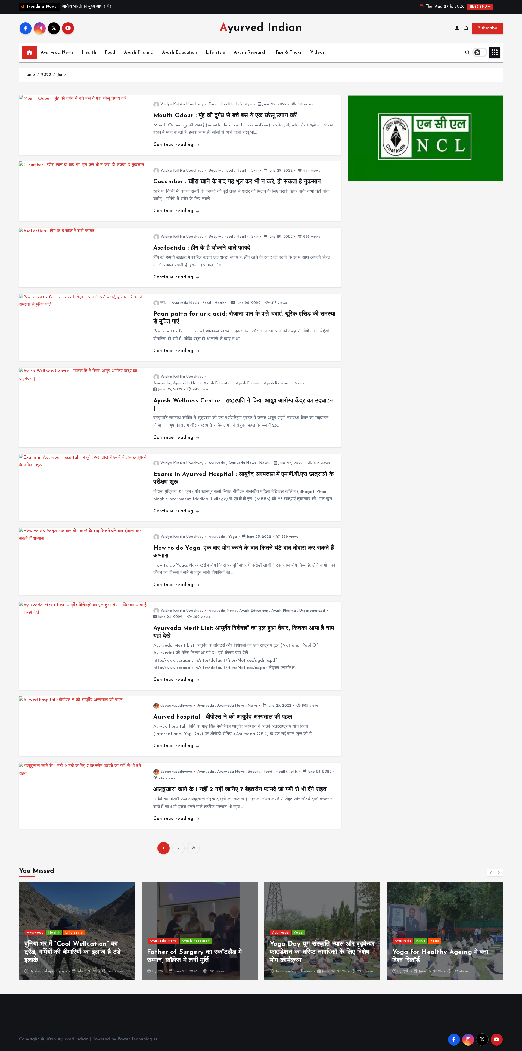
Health (89, 52)
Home (29, 75)
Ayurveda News (57, 52)
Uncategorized (312, 611)
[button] (491, 873)
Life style (215, 52)
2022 (46, 75)
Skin (255, 171)
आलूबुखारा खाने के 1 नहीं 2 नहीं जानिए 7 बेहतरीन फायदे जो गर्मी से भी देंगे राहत (239, 789)
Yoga (232, 537)
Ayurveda (161, 383)
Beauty (215, 171)
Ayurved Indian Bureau (422, 965)
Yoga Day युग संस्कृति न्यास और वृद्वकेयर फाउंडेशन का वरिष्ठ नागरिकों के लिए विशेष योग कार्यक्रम (199, 952)
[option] (77, 931)
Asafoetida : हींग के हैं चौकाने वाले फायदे (201, 248)
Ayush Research (250, 52)
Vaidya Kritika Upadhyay (182, 104)
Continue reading (174, 144)
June (61, 75)
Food (110, 52)
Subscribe (487, 28)
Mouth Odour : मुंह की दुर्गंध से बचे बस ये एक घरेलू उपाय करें (225, 116)
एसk (163, 303)
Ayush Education (179, 52)
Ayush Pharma (138, 52)
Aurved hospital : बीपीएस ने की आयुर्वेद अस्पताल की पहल (222, 717)
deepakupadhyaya (176, 706)
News (299, 383)
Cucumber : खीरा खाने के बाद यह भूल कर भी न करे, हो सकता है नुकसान (237, 182)
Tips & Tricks (288, 52)
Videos (317, 52)
